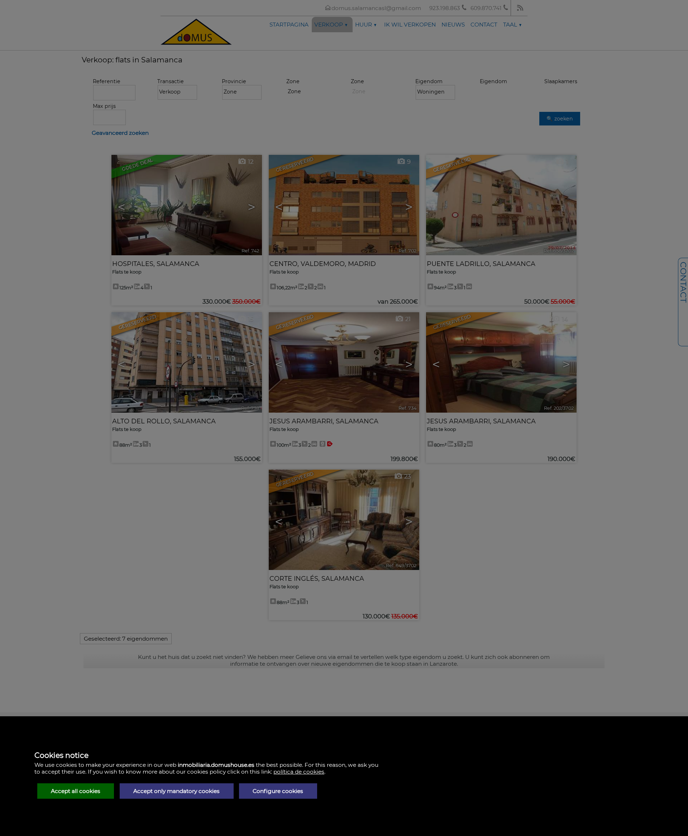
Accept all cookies (75, 791)
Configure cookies (278, 791)
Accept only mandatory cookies (176, 791)
